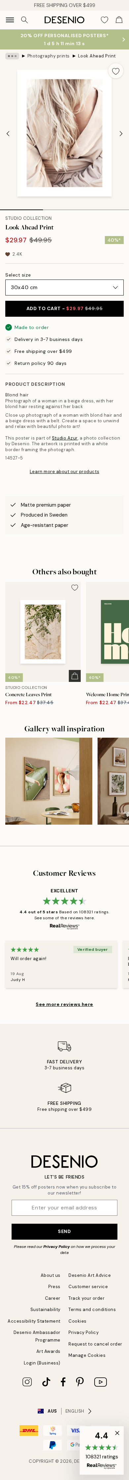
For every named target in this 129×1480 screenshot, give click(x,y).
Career (53, 1298)
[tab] (21, 207)
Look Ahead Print (97, 56)
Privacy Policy (56, 1246)
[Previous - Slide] (8, 133)
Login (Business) (42, 1363)
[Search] (24, 20)
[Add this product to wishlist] (116, 71)
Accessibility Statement (34, 1321)
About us (51, 1275)
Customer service (88, 1286)
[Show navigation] (10, 20)
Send (64, 1231)
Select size (18, 275)
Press (54, 1286)
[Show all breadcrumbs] (12, 56)
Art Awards (48, 1351)
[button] (102, 1450)
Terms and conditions (92, 1309)
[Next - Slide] (121, 133)
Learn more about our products (64, 471)
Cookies (77, 1321)
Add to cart (64, 308)
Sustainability (45, 1309)
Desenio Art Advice (89, 1275)
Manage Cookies (87, 1355)
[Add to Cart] (75, 676)
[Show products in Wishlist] (104, 20)
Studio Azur (65, 438)
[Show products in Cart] (119, 20)
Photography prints (48, 56)
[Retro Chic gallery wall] (48, 781)
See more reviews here (64, 1004)
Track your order (86, 1298)
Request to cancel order (95, 1344)
